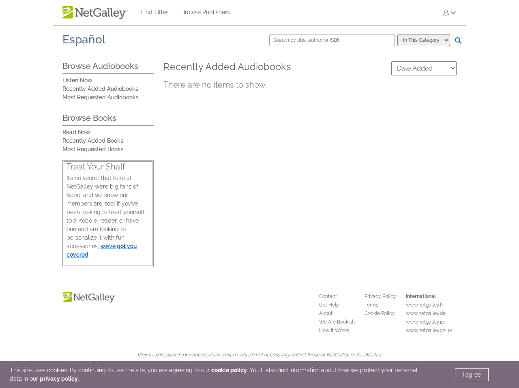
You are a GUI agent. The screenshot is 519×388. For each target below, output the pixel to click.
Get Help (329, 305)
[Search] (458, 40)
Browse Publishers (205, 12)
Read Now (76, 132)
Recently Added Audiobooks (100, 89)
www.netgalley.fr (424, 305)
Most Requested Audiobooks (100, 97)
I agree (472, 374)
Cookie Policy (380, 313)
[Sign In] (449, 12)
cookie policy (229, 370)
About (325, 313)
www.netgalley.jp (425, 322)
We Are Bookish (337, 322)
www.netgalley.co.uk (429, 330)
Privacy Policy (380, 296)
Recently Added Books (92, 140)
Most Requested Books (93, 149)
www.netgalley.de (426, 313)
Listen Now (77, 80)
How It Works (334, 330)
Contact (328, 296)
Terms (371, 305)
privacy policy (59, 378)
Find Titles (155, 12)
